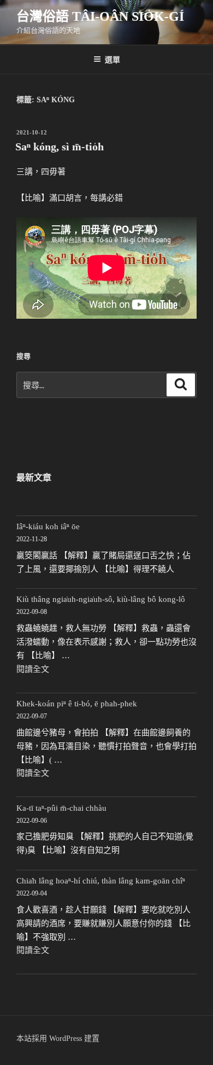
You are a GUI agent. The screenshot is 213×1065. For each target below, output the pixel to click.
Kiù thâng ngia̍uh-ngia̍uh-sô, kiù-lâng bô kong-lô (100, 599)
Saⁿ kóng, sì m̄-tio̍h (59, 147)
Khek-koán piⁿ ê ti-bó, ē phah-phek (76, 703)
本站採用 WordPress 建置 (57, 1038)
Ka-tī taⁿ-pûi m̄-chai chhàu (61, 808)
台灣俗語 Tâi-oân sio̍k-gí (100, 16)
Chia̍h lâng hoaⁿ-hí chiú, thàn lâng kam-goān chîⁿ (100, 880)
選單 (112, 59)
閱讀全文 (32, 669)
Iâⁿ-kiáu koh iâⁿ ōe (48, 526)
